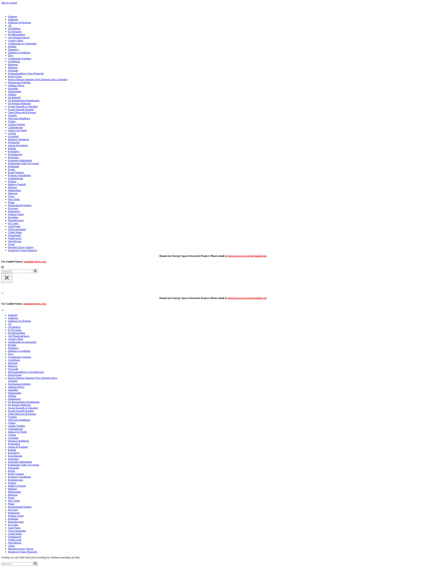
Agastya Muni (15, 40)
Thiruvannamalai (17, 229)
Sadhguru (13, 19)
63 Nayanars (14, 31)
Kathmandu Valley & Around (23, 163)
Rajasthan (13, 217)
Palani (11, 202)
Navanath (13, 70)
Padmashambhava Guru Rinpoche (26, 73)
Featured (12, 16)
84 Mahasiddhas (16, 34)
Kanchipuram (15, 154)
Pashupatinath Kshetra (19, 205)
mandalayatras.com (35, 261)
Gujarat (12, 133)
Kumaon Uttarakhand (19, 175)
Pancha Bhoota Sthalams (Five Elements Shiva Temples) (38, 79)
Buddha (12, 46)
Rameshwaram (16, 220)
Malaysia (12, 193)
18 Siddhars (14, 28)
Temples (12, 115)
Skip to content (9, 2)
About (11, 244)
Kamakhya (13, 151)
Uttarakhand (14, 235)
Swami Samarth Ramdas (21, 109)
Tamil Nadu (14, 226)
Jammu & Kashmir (18, 145)
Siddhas (12, 94)
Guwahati (13, 136)
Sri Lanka (13, 223)
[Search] (2, 267)
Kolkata (12, 181)
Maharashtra (14, 190)
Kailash (12, 148)
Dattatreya (13, 49)
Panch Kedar (15, 76)
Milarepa (12, 67)
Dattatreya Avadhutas (19, 52)
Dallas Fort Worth (17, 130)
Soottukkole (14, 97)
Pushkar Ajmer (16, 214)
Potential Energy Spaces (20, 247)
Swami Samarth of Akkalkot (23, 106)
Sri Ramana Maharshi (19, 103)
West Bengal (14, 241)
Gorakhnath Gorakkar (19, 58)
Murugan (13, 64)
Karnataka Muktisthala (20, 160)
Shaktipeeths (14, 91)
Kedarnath (13, 166)
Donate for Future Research (22, 250)
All (9, 25)
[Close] (6, 278)
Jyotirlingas (14, 61)
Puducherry (14, 211)
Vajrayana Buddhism (19, 118)
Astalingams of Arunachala (22, 43)
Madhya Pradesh (17, 184)
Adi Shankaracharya (18, 37)
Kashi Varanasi (16, 172)
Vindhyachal (14, 238)
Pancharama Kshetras (19, 82)
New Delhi (14, 199)
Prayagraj (13, 208)
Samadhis (13, 88)
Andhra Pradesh (16, 124)
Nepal (11, 196)
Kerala (11, 169)
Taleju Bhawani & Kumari (22, 112)
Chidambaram (15, 127)
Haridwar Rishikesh (18, 139)
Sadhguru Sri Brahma (19, 22)
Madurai (12, 187)
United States (15, 232)
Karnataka (13, 157)
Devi (10, 55)
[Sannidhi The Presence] (18, 10)
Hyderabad (14, 142)
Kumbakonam (15, 178)
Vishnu (11, 121)
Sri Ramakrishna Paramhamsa (23, 100)
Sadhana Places (16, 85)
